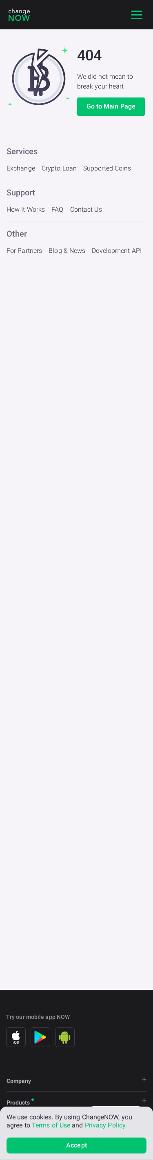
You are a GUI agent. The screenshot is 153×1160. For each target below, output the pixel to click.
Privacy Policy (105, 1125)
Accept (76, 1145)
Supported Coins (107, 168)
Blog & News (67, 251)
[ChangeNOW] (19, 14)
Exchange (21, 168)
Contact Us (86, 209)
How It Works (26, 209)
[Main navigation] (137, 15)
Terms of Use (51, 1125)
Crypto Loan (59, 168)
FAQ (57, 209)
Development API (117, 251)
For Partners (24, 251)
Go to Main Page (111, 106)
